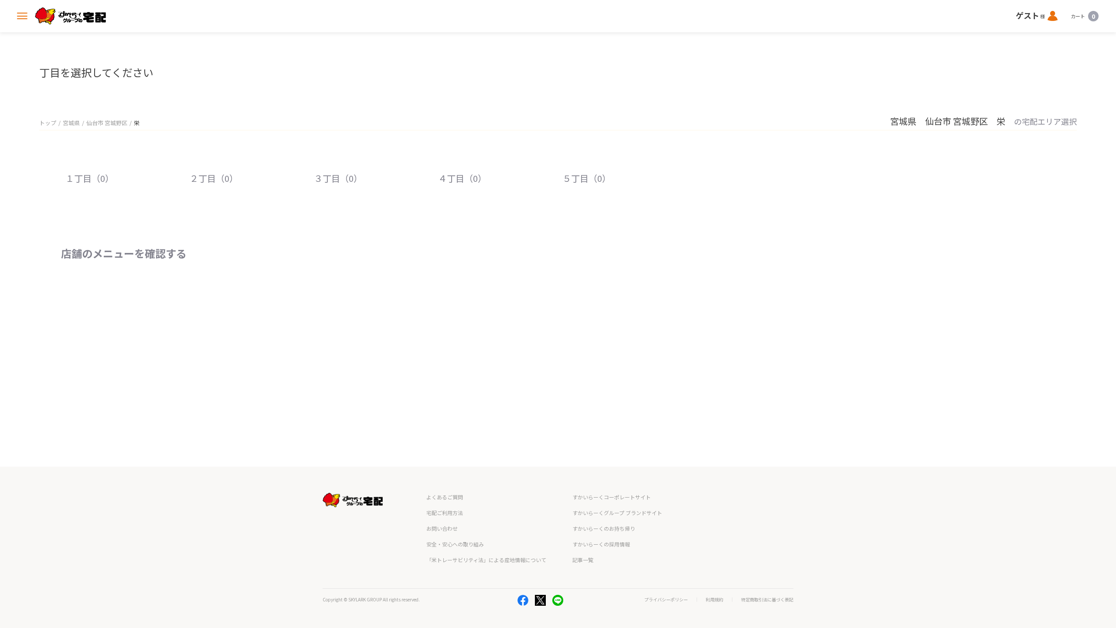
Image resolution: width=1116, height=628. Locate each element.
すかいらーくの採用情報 (601, 544)
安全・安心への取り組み (455, 544)
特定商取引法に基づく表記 (767, 599)
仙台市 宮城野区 (106, 123)
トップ (47, 123)
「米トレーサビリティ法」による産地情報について (486, 559)
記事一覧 (582, 559)
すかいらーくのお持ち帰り (603, 528)
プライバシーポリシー (666, 599)
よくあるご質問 (444, 497)
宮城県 (71, 123)
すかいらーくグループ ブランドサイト (617, 512)
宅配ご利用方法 (444, 512)
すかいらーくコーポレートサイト (611, 497)
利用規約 (714, 599)
